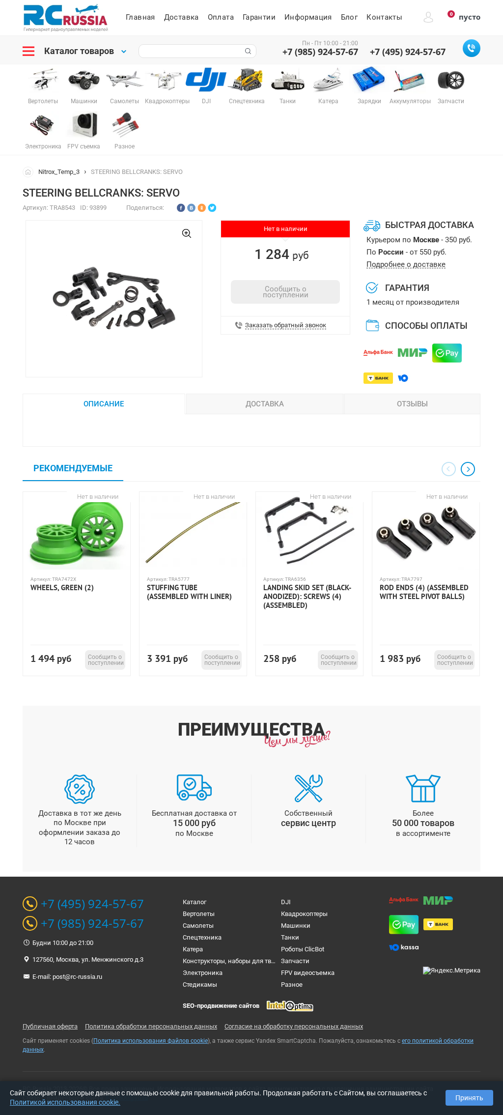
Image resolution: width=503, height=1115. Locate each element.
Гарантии (259, 17)
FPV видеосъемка (308, 972)
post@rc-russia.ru (77, 976)
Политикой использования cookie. (65, 1102)
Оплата (221, 17)
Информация (308, 17)
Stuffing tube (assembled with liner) (189, 592)
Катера (193, 949)
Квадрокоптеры (304, 913)
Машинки (295, 925)
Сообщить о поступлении (285, 292)
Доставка (181, 17)
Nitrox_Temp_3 (59, 171)
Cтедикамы (200, 984)
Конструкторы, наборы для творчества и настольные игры (270, 961)
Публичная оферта (50, 1026)
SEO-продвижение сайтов (221, 1005)
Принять (469, 1098)
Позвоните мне (471, 48)
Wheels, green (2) (62, 587)
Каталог (194, 902)
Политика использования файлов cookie (150, 1040)
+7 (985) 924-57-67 (320, 51)
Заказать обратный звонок (285, 325)
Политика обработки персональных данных (151, 1026)
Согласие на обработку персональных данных (293, 1026)
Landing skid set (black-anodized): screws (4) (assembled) (307, 596)
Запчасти (295, 961)
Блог (349, 17)
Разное (292, 984)
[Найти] (247, 51)
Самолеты (198, 925)
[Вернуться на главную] (30, 171)
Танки (290, 937)
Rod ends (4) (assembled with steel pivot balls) (424, 592)
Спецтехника (202, 937)
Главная (140, 17)
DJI (286, 902)
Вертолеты (199, 913)
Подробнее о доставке (406, 264)
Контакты (384, 17)
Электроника (203, 972)
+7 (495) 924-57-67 (408, 51)
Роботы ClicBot (302, 949)
